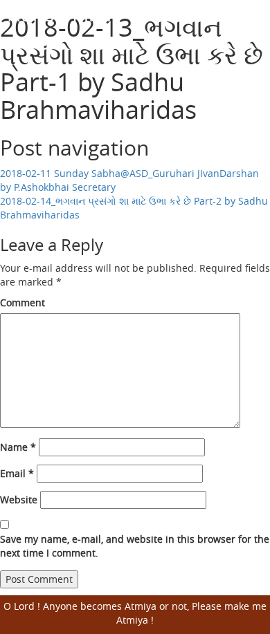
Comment (22, 302)
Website (18, 499)
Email (17, 473)
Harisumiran (62, 14)
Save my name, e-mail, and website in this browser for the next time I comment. (134, 545)
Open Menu (251, 24)
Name (18, 447)
